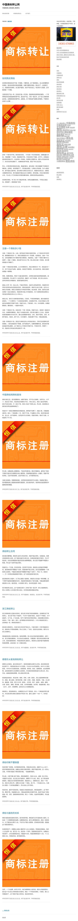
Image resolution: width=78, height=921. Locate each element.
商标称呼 (71, 149)
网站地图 (59, 59)
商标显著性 (68, 140)
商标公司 (67, 134)
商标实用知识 (61, 138)
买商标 (69, 125)
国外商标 (70, 153)
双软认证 (59, 77)
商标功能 (67, 136)
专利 (58, 70)
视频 (58, 109)
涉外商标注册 (60, 158)
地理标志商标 (65, 156)
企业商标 (61, 127)
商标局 (69, 138)
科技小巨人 (60, 105)
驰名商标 (70, 161)
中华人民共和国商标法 (63, 50)
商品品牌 (72, 127)
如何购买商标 (8, 78)
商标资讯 (59, 89)
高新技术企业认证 (61, 111)
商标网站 (65, 151)
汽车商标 (71, 156)
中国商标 (26, 594)
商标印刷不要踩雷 (10, 762)
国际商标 (60, 155)
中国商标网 (60, 75)
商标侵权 (68, 132)
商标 (24, 801)
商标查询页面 (5, 13)
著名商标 (59, 159)
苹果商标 (66, 158)
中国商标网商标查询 (11, 394)
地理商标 (59, 156)
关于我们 (27, 13)
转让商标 (59, 175)
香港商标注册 (66, 159)
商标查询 (59, 84)
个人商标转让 (61, 123)
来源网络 (59, 102)
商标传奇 (60, 132)
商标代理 (72, 130)
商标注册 (59, 86)
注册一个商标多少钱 (11, 248)
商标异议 (61, 140)
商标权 (59, 142)
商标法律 (67, 145)
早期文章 (5, 910)
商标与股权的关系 (10, 813)
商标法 (60, 144)
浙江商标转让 (8, 608)
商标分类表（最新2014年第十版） (66, 55)
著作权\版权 (60, 107)
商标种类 (66, 149)
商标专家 (10, 21)
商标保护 (61, 134)
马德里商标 (61, 161)
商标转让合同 (8, 551)
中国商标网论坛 (17, 13)
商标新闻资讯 (60, 172)
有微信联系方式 (61, 95)
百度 (58, 177)
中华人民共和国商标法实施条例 (65, 52)
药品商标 (71, 158)
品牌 (67, 127)
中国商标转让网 (11, 4)
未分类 (25, 186)
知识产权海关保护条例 (63, 57)
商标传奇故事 (60, 82)
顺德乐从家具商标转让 (12, 659)
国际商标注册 (60, 93)
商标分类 (60, 136)
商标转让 (32, 594)
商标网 (59, 151)
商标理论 (71, 147)
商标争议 (66, 130)
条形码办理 (60, 100)
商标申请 (60, 149)
